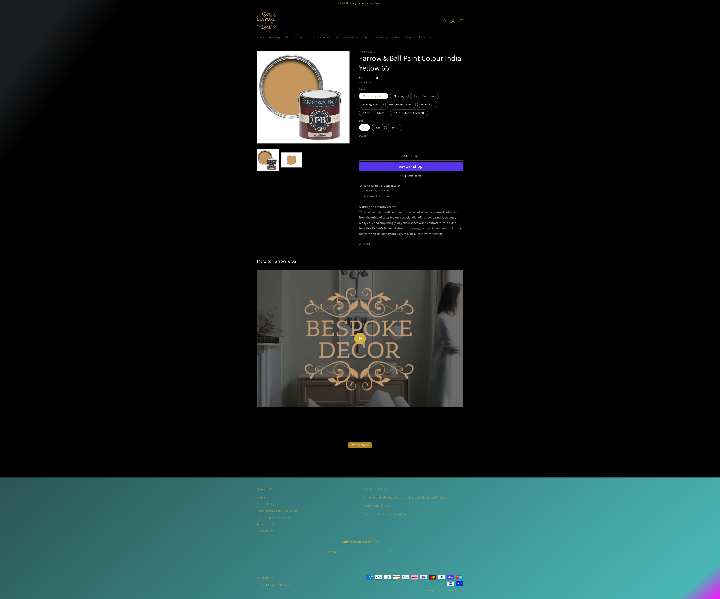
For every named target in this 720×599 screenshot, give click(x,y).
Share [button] (366, 243)
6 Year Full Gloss (373, 113)
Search (261, 497)
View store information (377, 196)
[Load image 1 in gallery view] (268, 160)
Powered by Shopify (454, 590)
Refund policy (265, 530)
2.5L (378, 127)
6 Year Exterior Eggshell (409, 113)
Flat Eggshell (371, 104)
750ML (394, 127)
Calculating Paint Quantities (274, 517)
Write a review (360, 445)
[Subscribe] (390, 552)
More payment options (411, 175)
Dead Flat (427, 104)
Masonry (399, 96)
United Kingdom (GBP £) (273, 585)
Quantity (363, 135)
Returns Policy (265, 504)
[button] (296, 37)
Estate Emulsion (424, 96)
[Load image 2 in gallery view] (291, 160)
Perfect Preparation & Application (277, 510)
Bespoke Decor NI (437, 590)
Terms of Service (267, 524)
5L (364, 127)
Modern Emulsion (400, 104)
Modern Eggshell (373, 96)
